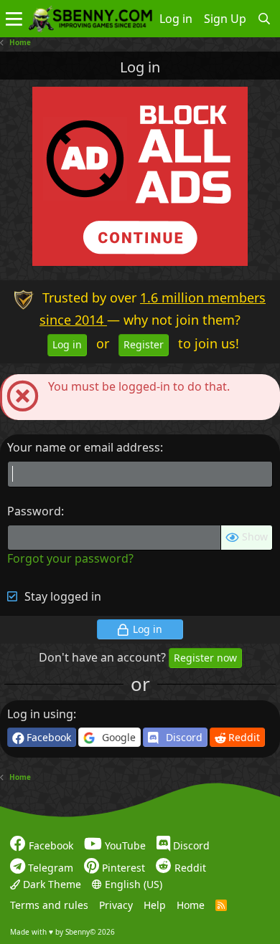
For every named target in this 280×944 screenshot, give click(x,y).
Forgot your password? (70, 558)
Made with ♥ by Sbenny (62, 932)
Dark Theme (50, 884)
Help (155, 905)
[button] (14, 18)
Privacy (116, 905)
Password (34, 511)
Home (191, 905)
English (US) (132, 884)
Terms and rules (49, 905)
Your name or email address (83, 447)
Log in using (40, 714)
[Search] (264, 18)
